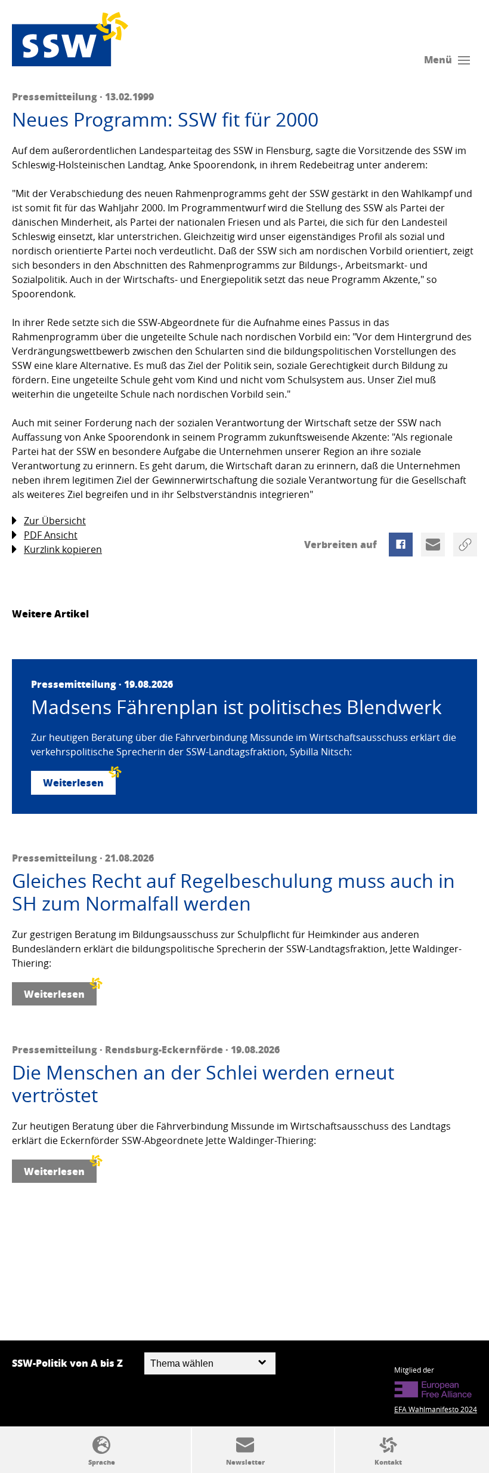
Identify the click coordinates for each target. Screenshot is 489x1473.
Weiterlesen (73, 782)
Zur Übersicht (55, 520)
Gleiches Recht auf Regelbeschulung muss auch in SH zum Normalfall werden (233, 892)
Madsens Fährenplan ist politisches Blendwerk (236, 707)
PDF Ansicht (51, 535)
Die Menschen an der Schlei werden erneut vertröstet (203, 1084)
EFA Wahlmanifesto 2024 (435, 1409)
